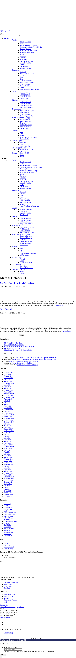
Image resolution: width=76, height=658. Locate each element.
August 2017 (8, 432)
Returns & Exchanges (11, 583)
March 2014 (8, 492)
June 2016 (7, 452)
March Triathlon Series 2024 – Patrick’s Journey (19, 346)
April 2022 (7, 386)
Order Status (8, 586)
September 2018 (9, 422)
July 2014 (7, 485)
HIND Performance (10, 512)
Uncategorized (8, 532)
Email (6, 555)
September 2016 (9, 447)
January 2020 (8, 411)
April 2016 (7, 455)
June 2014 (7, 487)
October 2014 (8, 480)
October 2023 (8, 378)
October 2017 (8, 429)
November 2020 (9, 394)
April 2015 (7, 469)
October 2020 (8, 395)
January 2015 (8, 475)
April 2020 (7, 406)
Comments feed (9, 547)
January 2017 (8, 443)
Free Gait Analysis (6, 617)
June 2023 (7, 379)
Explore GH (8, 507)
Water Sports (8, 535)
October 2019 (8, 413)
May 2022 (7, 385)
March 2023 (8, 381)
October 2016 (8, 445)
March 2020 (8, 408)
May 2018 (7, 424)
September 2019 (9, 415)
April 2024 (7, 374)
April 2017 (7, 439)
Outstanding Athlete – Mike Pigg (22, 363)
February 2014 (8, 494)
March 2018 (8, 425)
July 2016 (7, 450)
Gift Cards (7, 588)
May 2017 (7, 438)
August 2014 (8, 484)
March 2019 (8, 417)
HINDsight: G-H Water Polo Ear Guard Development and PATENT (35, 358)
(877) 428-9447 (5, 31)
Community (7, 504)
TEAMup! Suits (9, 528)
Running (6, 523)
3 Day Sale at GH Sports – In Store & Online (18, 350)
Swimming (7, 527)
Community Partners (10, 600)
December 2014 (9, 477)
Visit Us (6, 598)
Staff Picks (7, 525)
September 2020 (9, 397)
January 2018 (8, 427)
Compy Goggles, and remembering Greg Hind (23, 361)
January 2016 (8, 461)
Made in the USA (9, 594)
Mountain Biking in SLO (12, 348)
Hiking (6, 511)
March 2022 (8, 388)
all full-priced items (10, 647)
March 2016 (8, 457)
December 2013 (9, 496)
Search (21, 335)
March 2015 (8, 471)
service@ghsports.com (17, 607)
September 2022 (9, 383)
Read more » (60, 305)
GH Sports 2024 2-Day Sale (13, 343)
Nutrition (7, 520)
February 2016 (8, 459)
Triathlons (7, 530)
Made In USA (8, 516)
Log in (6, 543)
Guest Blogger (8, 509)
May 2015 (7, 468)
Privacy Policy (8, 633)
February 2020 (8, 409)
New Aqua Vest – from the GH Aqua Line (17, 283)
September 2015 (9, 464)
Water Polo (7, 534)
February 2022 (8, 390)
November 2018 (9, 418)
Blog (5, 602)
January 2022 (8, 392)
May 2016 (7, 454)
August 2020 (8, 399)
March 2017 (8, 441)
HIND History (8, 596)
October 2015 (8, 462)
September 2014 (9, 482)
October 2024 (8, 372)
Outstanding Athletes (10, 521)
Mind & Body (8, 518)
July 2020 (7, 401)
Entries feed (7, 545)
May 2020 (7, 404)
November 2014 (9, 478)
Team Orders (8, 584)
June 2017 (7, 436)
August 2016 (8, 448)
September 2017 (9, 431)
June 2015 (7, 466)
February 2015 (8, 473)
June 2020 (7, 402)
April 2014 (7, 491)
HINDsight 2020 (9, 514)
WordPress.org (8, 548)
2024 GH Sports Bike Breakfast (14, 345)
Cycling (6, 505)
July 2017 (7, 434)
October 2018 (8, 420)
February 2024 (8, 376)
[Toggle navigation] (1, 33)
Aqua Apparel (6, 309)
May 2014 (7, 489)
